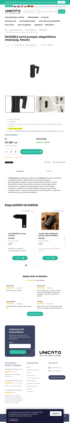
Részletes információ (11, 135)
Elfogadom (55, 413)
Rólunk (29, 367)
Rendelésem (30, 391)
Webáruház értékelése (35, 276)
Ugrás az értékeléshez (30, 45)
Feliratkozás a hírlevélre (18, 352)
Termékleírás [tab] (20, 171)
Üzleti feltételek (31, 380)
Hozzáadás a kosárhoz (30, 152)
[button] (26, 265)
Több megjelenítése (35, 314)
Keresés (39, 11)
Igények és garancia (32, 386)
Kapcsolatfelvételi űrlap (57, 377)
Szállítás (29, 372)
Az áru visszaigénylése (33, 378)
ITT (25, 416)
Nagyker (10, 6)
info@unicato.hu (56, 367)
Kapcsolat (29, 389)
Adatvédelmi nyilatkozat (33, 383)
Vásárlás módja (31, 375)
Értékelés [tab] (48, 171)
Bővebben (61, 2)
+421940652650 (56, 371)
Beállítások (14, 420)
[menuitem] (16, 17)
